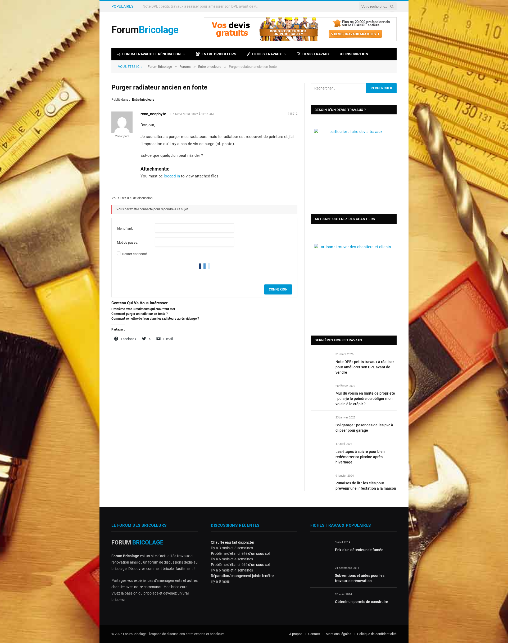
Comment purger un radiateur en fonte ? (139, 314)
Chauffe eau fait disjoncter (232, 542)
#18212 (292, 113)
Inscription (356, 54)
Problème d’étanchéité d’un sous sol (240, 553)
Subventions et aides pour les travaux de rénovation (359, 578)
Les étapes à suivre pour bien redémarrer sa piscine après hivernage (360, 456)
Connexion (278, 289)
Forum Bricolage (160, 67)
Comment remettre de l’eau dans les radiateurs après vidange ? (155, 318)
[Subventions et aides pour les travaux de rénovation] (320, 574)
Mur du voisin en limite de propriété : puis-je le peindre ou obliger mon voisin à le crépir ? (202, 6)
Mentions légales (338, 634)
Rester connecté (134, 254)
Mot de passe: (127, 242)
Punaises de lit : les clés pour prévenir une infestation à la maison (365, 485)
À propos (295, 634)
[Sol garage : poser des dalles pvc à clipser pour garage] (321, 423)
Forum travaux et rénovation (151, 54)
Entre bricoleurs (219, 54)
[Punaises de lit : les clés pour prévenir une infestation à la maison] (321, 481)
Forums (185, 67)
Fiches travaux (267, 54)
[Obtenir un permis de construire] (320, 600)
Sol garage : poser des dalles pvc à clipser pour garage (364, 427)
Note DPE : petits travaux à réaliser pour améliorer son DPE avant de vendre (364, 367)
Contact (314, 634)
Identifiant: (125, 228)
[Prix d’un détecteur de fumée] (320, 548)
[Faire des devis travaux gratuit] (300, 40)
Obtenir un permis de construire (361, 602)
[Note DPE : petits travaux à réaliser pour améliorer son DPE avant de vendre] (321, 360)
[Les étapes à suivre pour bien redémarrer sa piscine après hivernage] (321, 450)
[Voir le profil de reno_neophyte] (122, 131)
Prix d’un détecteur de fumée (359, 550)
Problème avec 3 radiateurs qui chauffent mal (143, 309)
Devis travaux (316, 54)
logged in (172, 176)
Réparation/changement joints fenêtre (242, 576)
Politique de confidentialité (377, 634)
